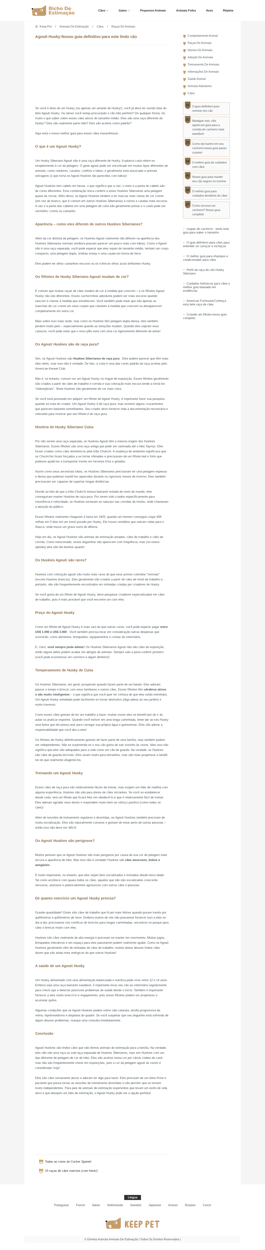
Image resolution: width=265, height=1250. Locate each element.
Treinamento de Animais (203, 64)
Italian (96, 1205)
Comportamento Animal (203, 35)
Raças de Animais (123, 26)
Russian (190, 1205)
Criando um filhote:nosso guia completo (205, 316)
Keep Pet (46, 26)
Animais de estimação (74, 26)
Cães (101, 10)
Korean (173, 1205)
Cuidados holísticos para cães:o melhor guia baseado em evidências (206, 287)
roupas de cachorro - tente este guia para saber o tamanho (206, 230)
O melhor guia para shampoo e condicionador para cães (205, 258)
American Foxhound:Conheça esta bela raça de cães (204, 302)
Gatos (123, 10)
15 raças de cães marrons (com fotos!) (71, 1170)
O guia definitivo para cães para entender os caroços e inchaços (206, 244)
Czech (207, 1205)
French (80, 1205)
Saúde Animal (197, 78)
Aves (209, 10)
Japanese (155, 1205)
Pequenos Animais (153, 10)
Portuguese (61, 1205)
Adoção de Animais (200, 57)
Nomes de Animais (200, 50)
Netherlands (115, 1205)
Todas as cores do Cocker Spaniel (68, 1161)
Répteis (228, 10)
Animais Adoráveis (200, 86)
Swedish (135, 1205)
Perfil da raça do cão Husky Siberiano (203, 271)
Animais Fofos (186, 10)
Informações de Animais (203, 71)
